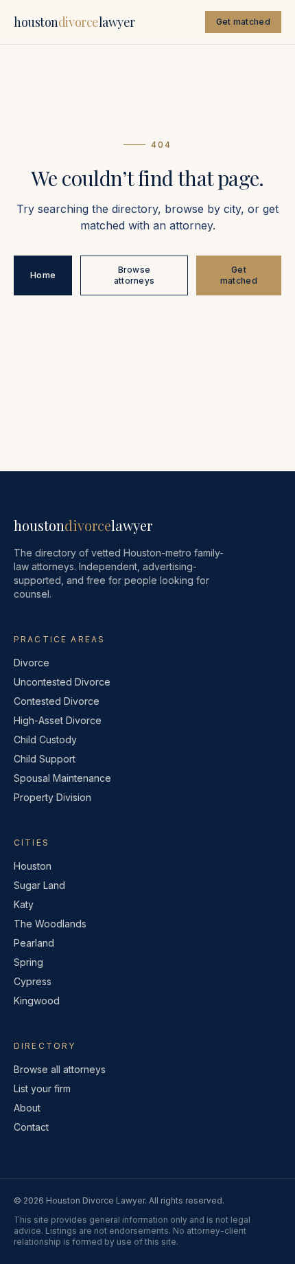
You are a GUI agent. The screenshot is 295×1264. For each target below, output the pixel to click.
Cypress (32, 981)
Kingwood (37, 1000)
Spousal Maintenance (62, 778)
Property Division (52, 797)
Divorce (31, 662)
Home (43, 275)
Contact (31, 1127)
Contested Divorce (56, 701)
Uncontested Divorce (62, 682)
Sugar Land (39, 885)
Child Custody (45, 739)
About (27, 1108)
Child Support (44, 759)
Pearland (34, 943)
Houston (32, 866)
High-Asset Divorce (58, 720)
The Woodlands (50, 923)
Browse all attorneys (60, 1069)
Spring (28, 962)
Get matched (243, 21)
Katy (24, 904)
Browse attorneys (134, 275)
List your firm (42, 1088)
